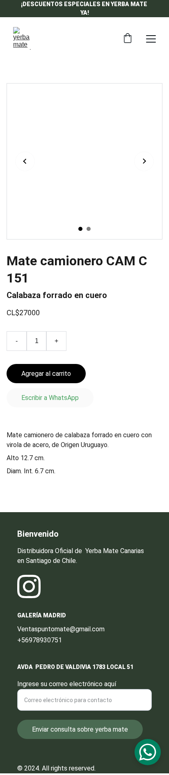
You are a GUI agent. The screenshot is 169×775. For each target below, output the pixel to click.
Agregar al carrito (46, 373)
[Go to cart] (127, 39)
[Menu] (151, 39)
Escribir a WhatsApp (50, 398)
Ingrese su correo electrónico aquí (66, 684)
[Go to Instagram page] (29, 586)
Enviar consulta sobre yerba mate (80, 729)
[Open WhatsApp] (148, 752)
